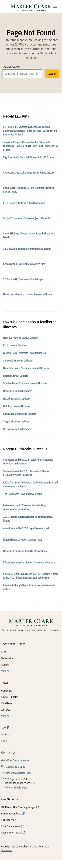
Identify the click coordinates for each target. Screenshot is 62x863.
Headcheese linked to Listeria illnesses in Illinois (27, 294)
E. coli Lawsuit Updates (15, 345)
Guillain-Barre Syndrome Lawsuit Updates (24, 352)
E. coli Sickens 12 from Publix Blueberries (24, 203)
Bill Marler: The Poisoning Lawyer (18, 807)
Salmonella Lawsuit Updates (17, 360)
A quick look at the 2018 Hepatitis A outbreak (26, 528)
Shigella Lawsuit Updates (16, 421)
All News (5, 709)
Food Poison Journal (11, 832)
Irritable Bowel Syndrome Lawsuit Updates (25, 383)
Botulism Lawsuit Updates (16, 406)
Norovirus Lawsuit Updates (17, 398)
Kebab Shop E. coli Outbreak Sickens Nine (24, 264)
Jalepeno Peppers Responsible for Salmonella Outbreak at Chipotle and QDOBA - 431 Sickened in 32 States (31, 146)
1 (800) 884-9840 (15, 766)
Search (52, 73)
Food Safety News (10, 826)
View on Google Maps (16, 787)
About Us (5, 734)
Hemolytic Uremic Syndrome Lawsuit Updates (26, 368)
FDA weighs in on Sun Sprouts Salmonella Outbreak (29, 562)
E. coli (4, 651)
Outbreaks (6, 690)
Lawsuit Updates (9, 697)
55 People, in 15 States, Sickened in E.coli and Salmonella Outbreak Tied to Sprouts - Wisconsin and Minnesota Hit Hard (30, 130)
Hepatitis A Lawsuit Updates (17, 391)
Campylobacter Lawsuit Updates (19, 413)
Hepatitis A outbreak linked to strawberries (25, 551)
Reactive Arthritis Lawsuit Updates (21, 337)
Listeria (5, 664)
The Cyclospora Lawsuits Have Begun (22, 493)
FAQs (4, 740)
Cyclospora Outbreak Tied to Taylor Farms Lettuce (29, 172)
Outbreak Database (11, 813)
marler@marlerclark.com (18, 772)
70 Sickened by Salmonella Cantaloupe (23, 279)
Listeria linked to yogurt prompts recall (22, 539)
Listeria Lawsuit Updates (15, 375)
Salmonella (7, 658)
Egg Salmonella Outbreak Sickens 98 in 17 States (28, 157)
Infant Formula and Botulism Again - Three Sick (27, 218)
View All (5, 671)
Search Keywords (11, 67)
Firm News (6, 703)
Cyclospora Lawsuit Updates (17, 429)
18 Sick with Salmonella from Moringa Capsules (27, 248)
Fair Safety (7, 819)
